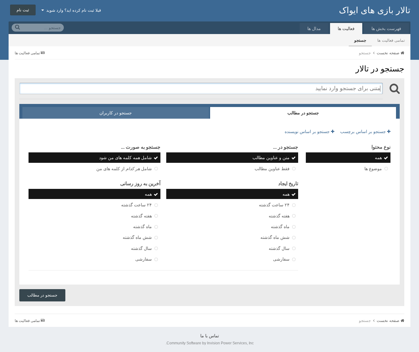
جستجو (360, 40)
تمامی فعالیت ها (391, 40)
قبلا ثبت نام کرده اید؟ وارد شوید (72, 10)
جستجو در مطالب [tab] (303, 112)
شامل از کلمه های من (124, 168)
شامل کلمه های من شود (125, 157)
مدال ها (314, 28)
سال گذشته (279, 248)
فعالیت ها (346, 28)
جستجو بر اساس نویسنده (308, 131)
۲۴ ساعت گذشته (274, 205)
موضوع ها (373, 168)
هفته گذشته (279, 215)
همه (378, 157)
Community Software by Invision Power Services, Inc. (210, 343)
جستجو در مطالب (42, 295)
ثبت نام (23, 10)
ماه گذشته (280, 226)
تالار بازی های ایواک (374, 10)
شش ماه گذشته (275, 237)
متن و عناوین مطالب (271, 157)
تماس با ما (209, 335)
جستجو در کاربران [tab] (115, 112)
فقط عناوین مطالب (272, 168)
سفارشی (281, 259)
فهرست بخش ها (386, 28)
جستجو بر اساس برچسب (363, 131)
